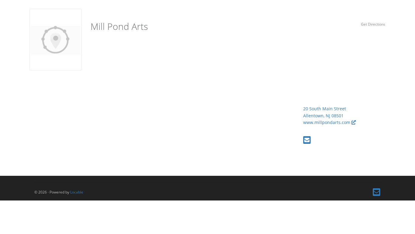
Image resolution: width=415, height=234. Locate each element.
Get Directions (373, 24)
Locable (76, 192)
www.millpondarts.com (327, 122)
